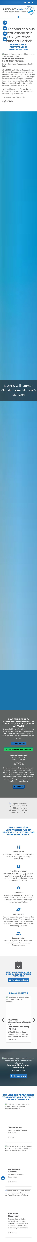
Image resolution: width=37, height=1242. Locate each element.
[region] (18, 1027)
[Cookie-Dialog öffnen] (3, 1178)
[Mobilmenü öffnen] (18, 16)
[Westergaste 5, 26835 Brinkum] (29, 2)
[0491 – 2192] (5, 22)
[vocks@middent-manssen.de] (25, 2)
